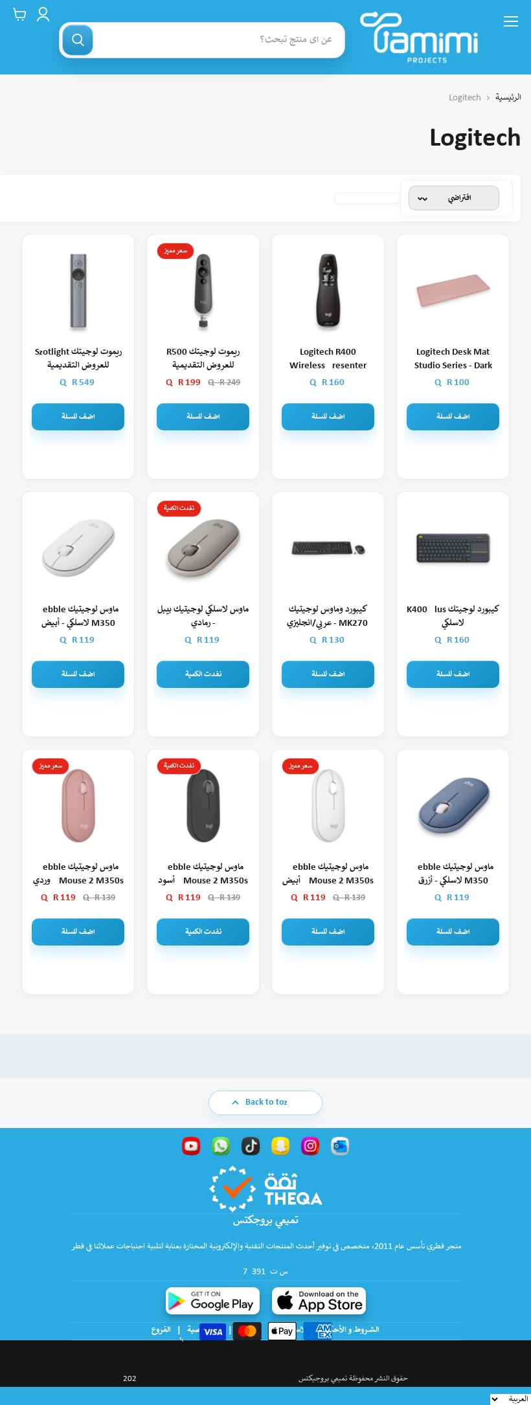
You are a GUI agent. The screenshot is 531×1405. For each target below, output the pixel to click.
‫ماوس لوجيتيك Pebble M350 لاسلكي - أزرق (452, 874)
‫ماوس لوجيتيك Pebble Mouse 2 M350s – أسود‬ (203, 874)
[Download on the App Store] (319, 1300)
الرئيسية (508, 98)
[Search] (77, 40)
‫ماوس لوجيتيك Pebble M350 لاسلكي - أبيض (78, 616)
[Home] (419, 37)
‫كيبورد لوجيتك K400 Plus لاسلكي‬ (453, 616)
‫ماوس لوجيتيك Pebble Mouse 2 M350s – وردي (78, 874)
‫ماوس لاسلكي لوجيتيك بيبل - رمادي (203, 616)
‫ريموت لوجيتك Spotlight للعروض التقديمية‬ (78, 359)
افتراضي (459, 198)
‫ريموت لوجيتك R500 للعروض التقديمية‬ (203, 359)
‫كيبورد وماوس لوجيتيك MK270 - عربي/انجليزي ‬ (328, 616)
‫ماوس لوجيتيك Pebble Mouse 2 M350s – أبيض (328, 874)
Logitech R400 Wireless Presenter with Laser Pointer (328, 360)
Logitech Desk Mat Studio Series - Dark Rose (453, 360)
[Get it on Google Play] (213, 1300)
